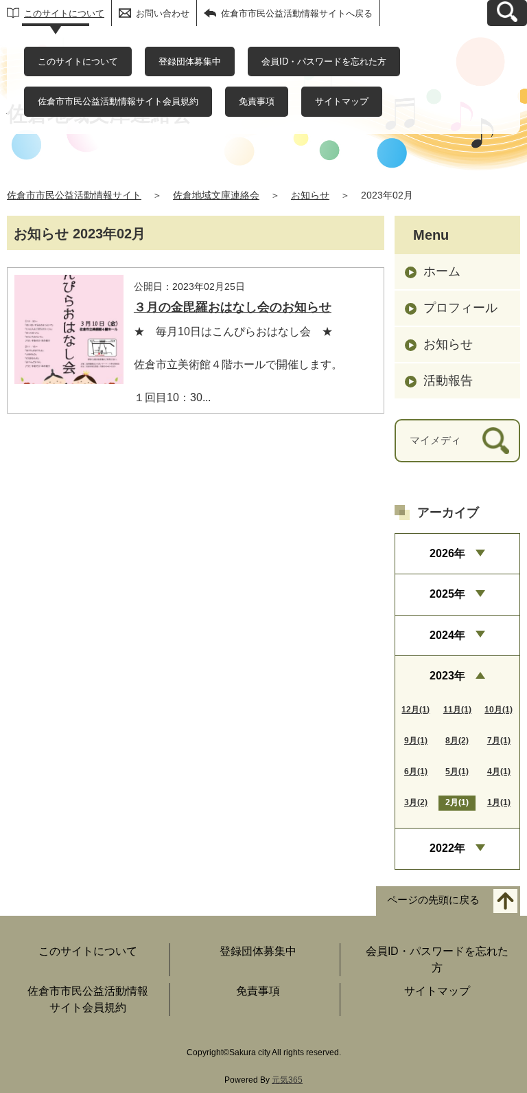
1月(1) (499, 802)
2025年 (447, 594)
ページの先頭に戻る (433, 899)
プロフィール (460, 308)
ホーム (441, 271)
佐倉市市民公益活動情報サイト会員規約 (118, 101)
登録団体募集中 (190, 61)
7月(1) (499, 740)
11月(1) (457, 709)
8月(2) (457, 740)
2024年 (447, 635)
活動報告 (448, 380)
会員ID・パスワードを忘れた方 (323, 61)
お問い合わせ (162, 13)
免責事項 (256, 101)
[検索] (496, 440)
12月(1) (415, 709)
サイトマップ (341, 101)
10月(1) (498, 709)
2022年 (447, 848)
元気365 (287, 1080)
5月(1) (457, 771)
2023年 (447, 675)
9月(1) (416, 740)
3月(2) (416, 802)
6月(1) (416, 771)
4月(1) (499, 771)
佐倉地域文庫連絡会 (216, 195)
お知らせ (310, 195)
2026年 (447, 553)
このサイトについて (64, 13)
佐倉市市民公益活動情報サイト (74, 195)
